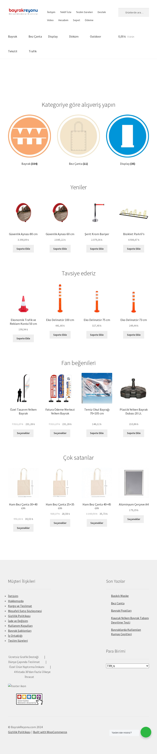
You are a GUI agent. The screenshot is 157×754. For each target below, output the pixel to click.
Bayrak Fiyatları (121, 610)
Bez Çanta (35, 36)
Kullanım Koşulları (20, 626)
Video (50, 20)
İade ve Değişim (18, 621)
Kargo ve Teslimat (20, 606)
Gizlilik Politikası (19, 616)
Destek (102, 12)
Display (53, 36)
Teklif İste (65, 12)
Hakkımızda (16, 601)
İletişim (51, 12)
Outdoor (95, 36)
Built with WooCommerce (50, 732)
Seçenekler (23, 433)
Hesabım (63, 20)
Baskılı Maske (120, 596)
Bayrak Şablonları (19, 631)
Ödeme (89, 20)
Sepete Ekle (23, 248)
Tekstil (12, 51)
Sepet (76, 20)
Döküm (73, 36)
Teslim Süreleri (84, 12)
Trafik (33, 51)
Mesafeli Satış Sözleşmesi (25, 611)
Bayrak (12, 36)
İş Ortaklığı (15, 635)
